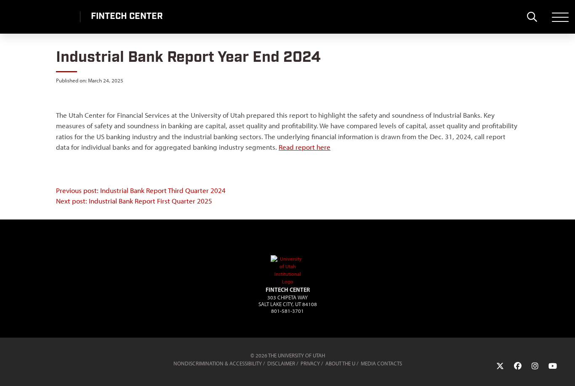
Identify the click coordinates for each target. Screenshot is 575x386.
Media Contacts (381, 363)
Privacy (310, 363)
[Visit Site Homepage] (287, 282)
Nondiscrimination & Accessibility (217, 363)
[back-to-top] (565, 369)
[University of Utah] (51, 359)
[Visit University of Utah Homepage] (40, 16)
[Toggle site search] (532, 17)
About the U (340, 363)
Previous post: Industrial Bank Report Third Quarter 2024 (141, 190)
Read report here (304, 147)
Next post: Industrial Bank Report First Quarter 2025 (134, 201)
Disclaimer (281, 363)
